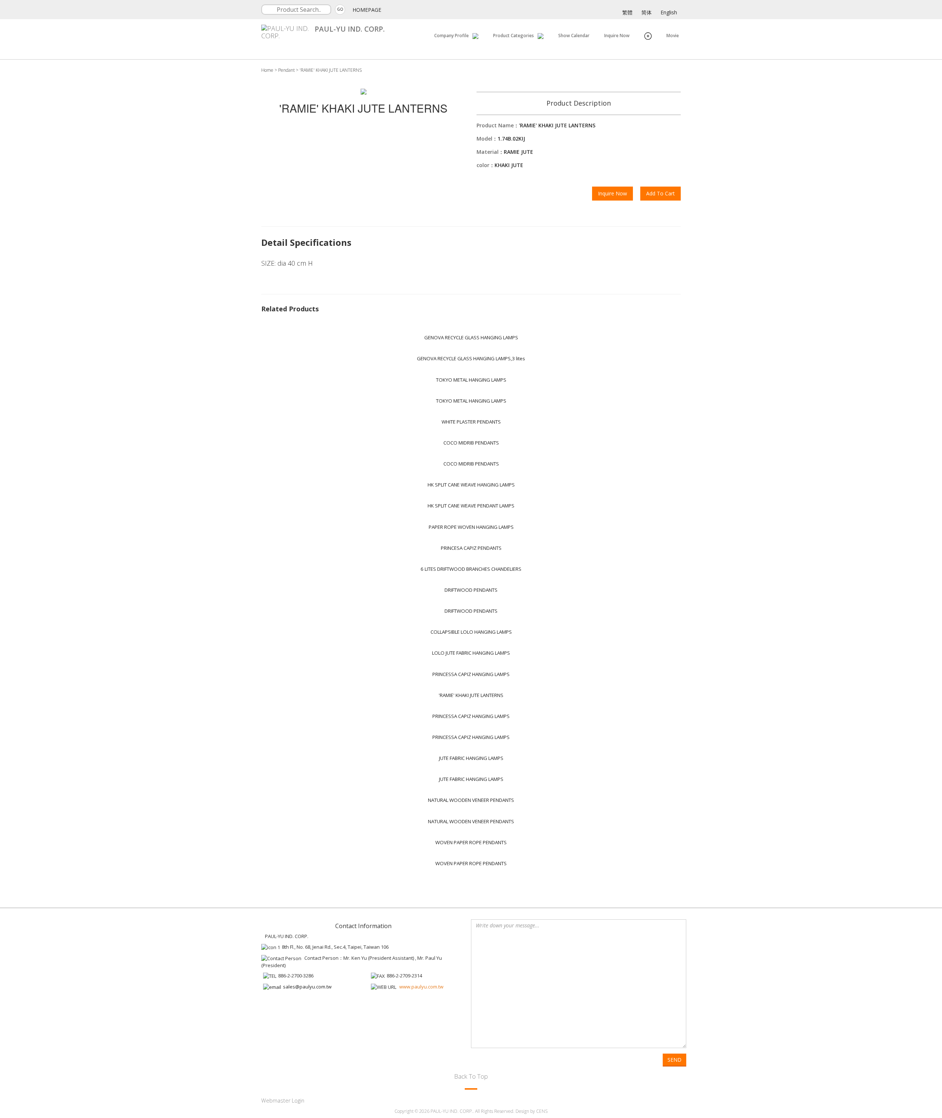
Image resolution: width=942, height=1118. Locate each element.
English (669, 12)
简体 (646, 12)
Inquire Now (617, 35)
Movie (672, 35)
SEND (674, 1059)
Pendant (286, 70)
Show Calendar (573, 35)
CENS (542, 1111)
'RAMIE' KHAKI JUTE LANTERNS (331, 70)
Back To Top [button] (471, 1076)
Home (267, 70)
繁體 (627, 12)
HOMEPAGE (367, 9)
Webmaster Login (282, 1100)
